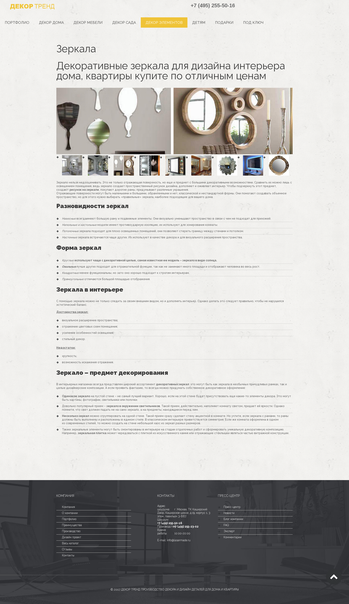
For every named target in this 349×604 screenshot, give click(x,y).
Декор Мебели (88, 22)
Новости (229, 513)
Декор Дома (51, 22)
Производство (71, 531)
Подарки (224, 22)
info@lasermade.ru (178, 540)
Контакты (68, 555)
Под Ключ (253, 22)
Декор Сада (124, 22)
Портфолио (17, 22)
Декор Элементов (164, 22)
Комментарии (233, 537)
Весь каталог (70, 543)
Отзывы (67, 549)
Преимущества (72, 525)
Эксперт (229, 531)
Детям (198, 22)
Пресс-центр (232, 507)
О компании (70, 513)
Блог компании (233, 519)
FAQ (226, 525)
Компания (68, 507)
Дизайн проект (71, 537)
